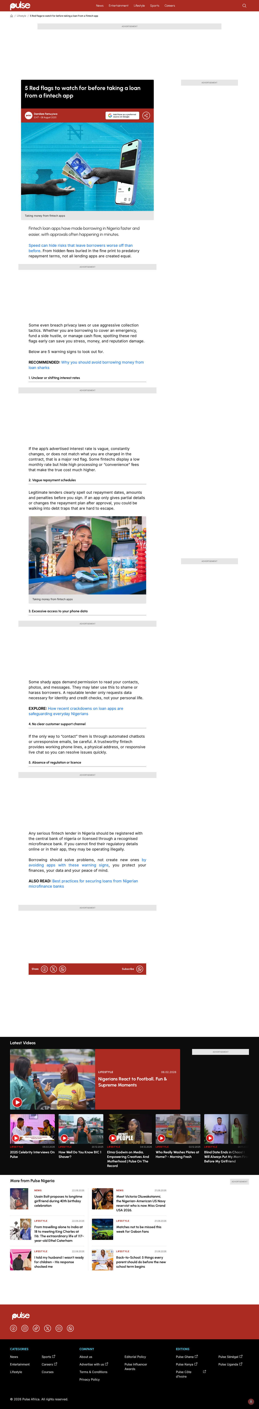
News (100, 5)
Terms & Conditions (93, 1372)
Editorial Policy (135, 1357)
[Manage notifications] (251, 1402)
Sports (154, 5)
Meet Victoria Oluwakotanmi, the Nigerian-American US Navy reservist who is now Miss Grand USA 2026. (141, 1203)
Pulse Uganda (228, 1364)
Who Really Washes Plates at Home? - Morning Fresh (177, 1154)
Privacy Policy (89, 1379)
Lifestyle (139, 5)
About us (85, 1357)
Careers (170, 5)
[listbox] (129, 1142)
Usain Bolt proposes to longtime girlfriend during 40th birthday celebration (58, 1201)
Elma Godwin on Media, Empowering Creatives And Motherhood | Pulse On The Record (128, 1159)
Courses (47, 1372)
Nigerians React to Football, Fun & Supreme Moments (132, 1082)
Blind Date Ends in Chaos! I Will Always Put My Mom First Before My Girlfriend (226, 1156)
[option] (32, 1143)
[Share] (146, 115)
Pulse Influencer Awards (136, 1366)
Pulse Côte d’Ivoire (183, 1374)
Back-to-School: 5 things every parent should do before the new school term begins (141, 1262)
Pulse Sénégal (228, 1357)
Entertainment (119, 5)
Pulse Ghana (185, 1357)
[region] (129, 1142)
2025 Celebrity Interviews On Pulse (32, 1154)
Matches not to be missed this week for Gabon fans (138, 1229)
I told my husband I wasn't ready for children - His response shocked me (59, 1262)
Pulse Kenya (184, 1364)
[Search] (245, 6)
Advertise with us (91, 1364)
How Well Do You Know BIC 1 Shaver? (80, 1154)
